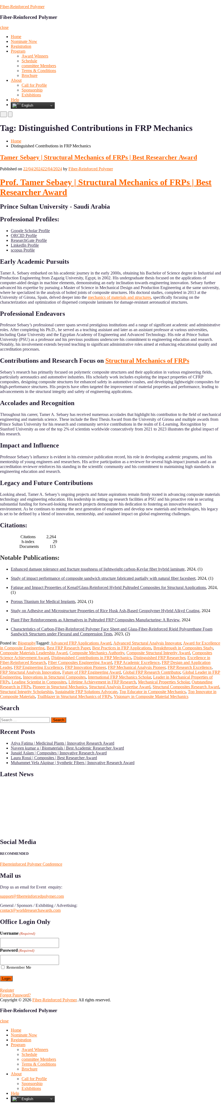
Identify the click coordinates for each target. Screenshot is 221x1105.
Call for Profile (34, 85)
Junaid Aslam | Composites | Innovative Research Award (59, 753)
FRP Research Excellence (190, 667)
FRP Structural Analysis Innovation (30, 672)
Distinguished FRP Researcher (159, 657)
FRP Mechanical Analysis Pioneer (136, 667)
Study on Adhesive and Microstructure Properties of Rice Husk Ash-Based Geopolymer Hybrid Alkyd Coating (105, 610)
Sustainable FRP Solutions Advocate (86, 691)
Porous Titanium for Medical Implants (43, 601)
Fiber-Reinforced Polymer (22, 6)
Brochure (29, 75)
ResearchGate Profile (29, 240)
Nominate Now (24, 41)
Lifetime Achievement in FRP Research (102, 682)
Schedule (29, 61)
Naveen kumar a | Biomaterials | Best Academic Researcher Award (67, 748)
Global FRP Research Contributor (151, 672)
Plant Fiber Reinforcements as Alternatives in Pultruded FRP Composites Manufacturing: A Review (95, 620)
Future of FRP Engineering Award (91, 672)
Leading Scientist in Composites (39, 682)
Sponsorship (32, 90)
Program (18, 51)
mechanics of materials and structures (119, 297)
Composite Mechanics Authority (97, 652)
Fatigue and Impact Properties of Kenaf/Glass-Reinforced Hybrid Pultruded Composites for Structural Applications (108, 587)
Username (17, 933)
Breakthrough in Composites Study (183, 648)
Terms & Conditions (39, 70)
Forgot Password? (15, 995)
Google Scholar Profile (30, 230)
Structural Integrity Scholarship (26, 691)
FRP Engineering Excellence (38, 667)
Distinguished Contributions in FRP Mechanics (91, 657)
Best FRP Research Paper (68, 648)
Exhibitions (31, 95)
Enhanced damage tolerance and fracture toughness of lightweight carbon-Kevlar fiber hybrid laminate (98, 569)
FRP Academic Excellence (137, 662)
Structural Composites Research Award (186, 686)
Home (16, 36)
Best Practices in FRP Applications (121, 648)
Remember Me (18, 967)
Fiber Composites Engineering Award (80, 662)
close (4, 27)
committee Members (39, 65)
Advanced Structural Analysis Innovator (147, 643)
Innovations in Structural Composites (54, 677)
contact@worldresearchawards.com (30, 910)
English (26, 105)
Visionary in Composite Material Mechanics (151, 696)
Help (15, 99)
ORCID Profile (24, 235)
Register (7, 990)
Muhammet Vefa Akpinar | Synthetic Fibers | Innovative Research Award (72, 762)
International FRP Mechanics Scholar (119, 677)
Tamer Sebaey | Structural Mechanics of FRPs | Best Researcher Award (98, 157)
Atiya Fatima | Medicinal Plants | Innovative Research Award (62, 743)
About (16, 80)
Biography (27, 643)
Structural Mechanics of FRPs (147, 360)
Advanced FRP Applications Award (80, 643)
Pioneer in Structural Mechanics (60, 686)
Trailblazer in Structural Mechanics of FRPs (74, 696)
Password (17, 950)
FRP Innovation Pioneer (85, 667)
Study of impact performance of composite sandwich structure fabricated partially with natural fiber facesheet (103, 578)
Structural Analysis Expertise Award (119, 686)
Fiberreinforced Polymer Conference (31, 864)
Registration (21, 46)
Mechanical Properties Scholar (163, 682)
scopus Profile (23, 250)
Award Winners (35, 56)
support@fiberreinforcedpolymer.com (32, 896)
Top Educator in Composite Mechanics (152, 691)
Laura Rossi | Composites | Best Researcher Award (54, 757)
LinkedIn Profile (25, 245)
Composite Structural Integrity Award (158, 652)
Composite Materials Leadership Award (33, 652)
